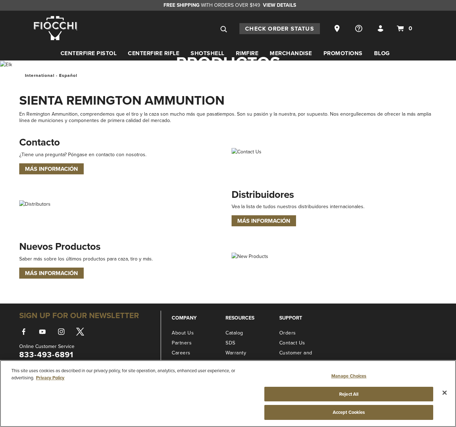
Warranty (236, 352)
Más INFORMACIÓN (51, 169)
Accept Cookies (349, 412)
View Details (279, 5)
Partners (182, 342)
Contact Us (292, 342)
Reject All (348, 394)
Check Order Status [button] (279, 29)
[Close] (444, 393)
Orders (287, 332)
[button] (338, 28)
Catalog (234, 332)
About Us (183, 332)
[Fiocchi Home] (55, 27)
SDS (230, 342)
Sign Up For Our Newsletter (79, 315)
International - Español (51, 75)
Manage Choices (349, 376)
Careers (181, 352)
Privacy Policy (50, 377)
